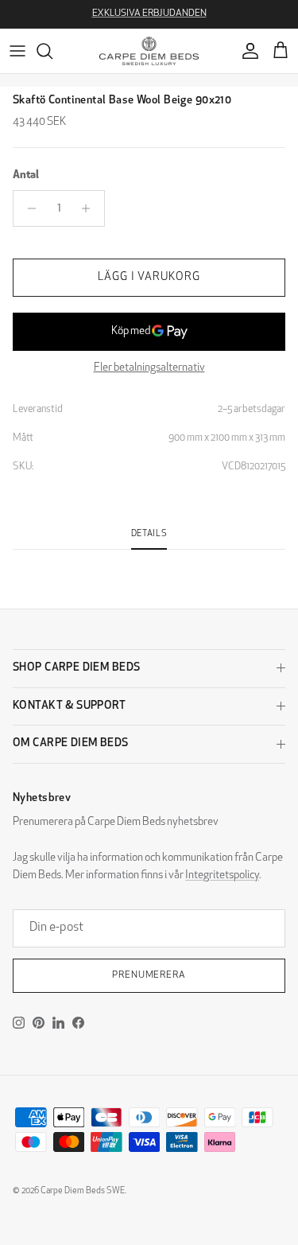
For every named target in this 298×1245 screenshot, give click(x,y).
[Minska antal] (27, 208)
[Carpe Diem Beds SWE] (149, 51)
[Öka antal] (90, 208)
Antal (26, 175)
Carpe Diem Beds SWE (83, 1191)
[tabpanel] (149, 559)
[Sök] (52, 50)
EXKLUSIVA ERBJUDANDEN (149, 13)
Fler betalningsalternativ (149, 368)
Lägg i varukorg (149, 277)
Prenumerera (149, 975)
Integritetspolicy (222, 875)
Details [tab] (149, 534)
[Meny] (17, 50)
